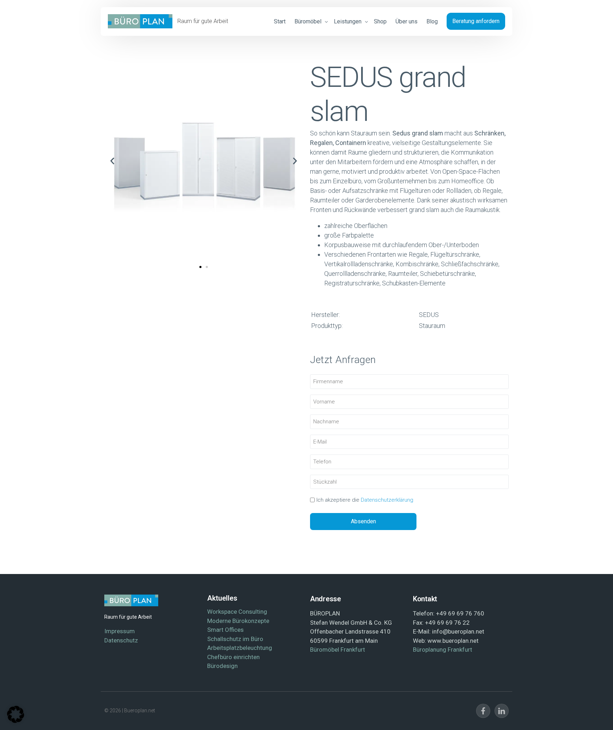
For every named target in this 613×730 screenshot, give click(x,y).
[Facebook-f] (483, 711)
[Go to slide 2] (207, 267)
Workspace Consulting (237, 611)
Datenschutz (121, 640)
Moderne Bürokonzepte (238, 620)
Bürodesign (222, 665)
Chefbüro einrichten (233, 657)
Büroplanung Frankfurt (442, 649)
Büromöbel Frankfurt (337, 649)
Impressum (119, 631)
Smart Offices (225, 629)
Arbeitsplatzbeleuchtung (239, 647)
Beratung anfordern (475, 21)
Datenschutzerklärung (387, 500)
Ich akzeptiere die (364, 500)
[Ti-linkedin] (502, 711)
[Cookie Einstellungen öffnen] (15, 720)
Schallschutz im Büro (235, 638)
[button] (112, 161)
